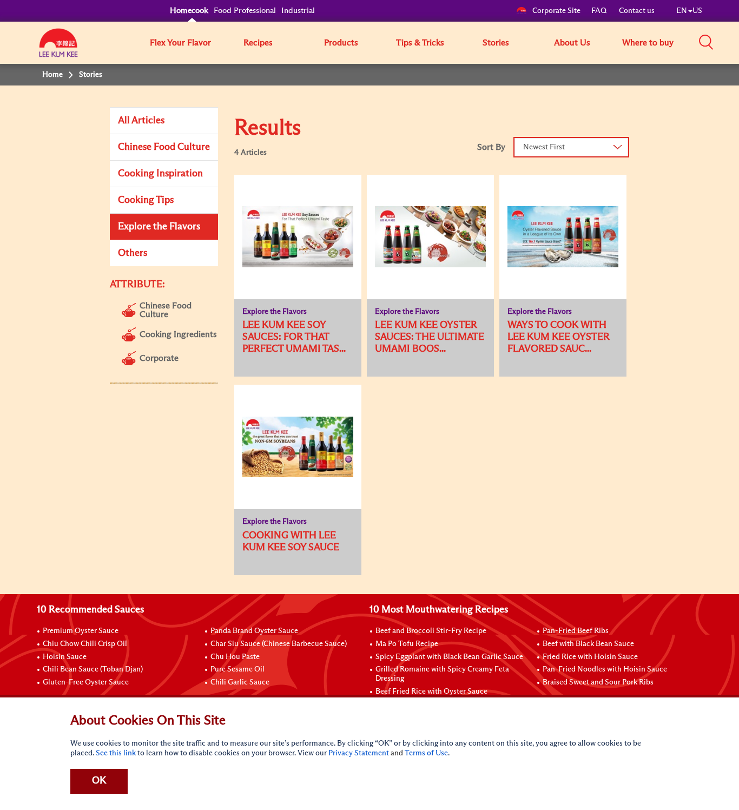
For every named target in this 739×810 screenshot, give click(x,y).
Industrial (298, 10)
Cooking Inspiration (160, 174)
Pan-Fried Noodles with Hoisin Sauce (605, 669)
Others (132, 253)
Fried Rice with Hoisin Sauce (590, 657)
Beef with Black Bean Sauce (588, 644)
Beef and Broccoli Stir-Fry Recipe (430, 631)
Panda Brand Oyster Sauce (254, 631)
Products (341, 42)
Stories (496, 42)
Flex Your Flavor (180, 42)
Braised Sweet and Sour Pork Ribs (598, 682)
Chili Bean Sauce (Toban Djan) (93, 669)
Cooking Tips (146, 200)
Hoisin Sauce (65, 657)
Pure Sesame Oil (237, 669)
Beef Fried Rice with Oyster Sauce (431, 691)
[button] (706, 42)
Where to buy (648, 42)
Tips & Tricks (420, 42)
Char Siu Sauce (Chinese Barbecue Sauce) (278, 644)
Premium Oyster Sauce (80, 631)
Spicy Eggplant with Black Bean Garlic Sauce (449, 657)
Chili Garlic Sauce (239, 682)
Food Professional (245, 10)
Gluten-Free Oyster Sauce (86, 682)
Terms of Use (426, 753)
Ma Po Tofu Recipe (406, 644)
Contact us (637, 11)
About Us (572, 42)
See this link (116, 753)
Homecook (189, 10)
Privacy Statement (358, 753)
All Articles (141, 121)
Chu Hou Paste (235, 657)
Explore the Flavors (159, 227)
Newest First (544, 147)
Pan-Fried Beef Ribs (576, 631)
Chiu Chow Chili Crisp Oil (85, 644)
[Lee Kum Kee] (58, 48)
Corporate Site (556, 11)
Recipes (258, 42)
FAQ (599, 11)
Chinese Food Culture (164, 147)
